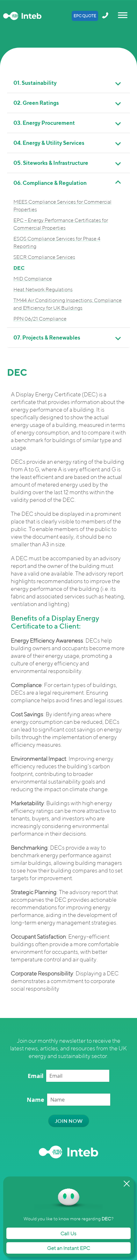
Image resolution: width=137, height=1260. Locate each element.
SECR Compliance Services (44, 257)
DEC (19, 268)
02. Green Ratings (36, 102)
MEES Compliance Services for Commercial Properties (62, 205)
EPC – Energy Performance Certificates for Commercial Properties (60, 224)
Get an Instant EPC (68, 1248)
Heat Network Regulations (43, 289)
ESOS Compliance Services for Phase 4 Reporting (56, 242)
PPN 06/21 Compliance (40, 318)
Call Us (68, 1233)
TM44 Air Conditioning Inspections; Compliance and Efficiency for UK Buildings (67, 304)
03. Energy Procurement (44, 122)
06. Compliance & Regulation (50, 182)
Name (35, 1099)
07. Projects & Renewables (46, 337)
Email (35, 1076)
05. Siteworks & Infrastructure (50, 162)
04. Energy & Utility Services (48, 142)
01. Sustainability (35, 82)
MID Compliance (32, 278)
